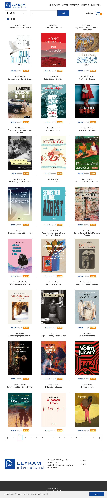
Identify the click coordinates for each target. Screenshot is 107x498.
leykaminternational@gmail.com (64, 465)
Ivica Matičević (20, 333)
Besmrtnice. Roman (53, 284)
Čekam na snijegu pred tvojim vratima (20, 131)
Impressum (96, 5)
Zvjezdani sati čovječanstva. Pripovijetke (86, 29)
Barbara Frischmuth (20, 282)
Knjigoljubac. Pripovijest (53, 79)
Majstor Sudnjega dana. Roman (53, 336)
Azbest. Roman (53, 182)
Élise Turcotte (87, 179)
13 (87, 437)
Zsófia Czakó (53, 385)
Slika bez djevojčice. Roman (20, 182)
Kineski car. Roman (53, 130)
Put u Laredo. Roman (53, 28)
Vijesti (65, 5)
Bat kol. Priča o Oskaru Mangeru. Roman (87, 234)
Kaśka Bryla (20, 231)
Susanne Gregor (87, 128)
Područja (12, 13)
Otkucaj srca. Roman (53, 387)
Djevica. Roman (87, 387)
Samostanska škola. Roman (20, 284)
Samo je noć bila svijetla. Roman (20, 387)
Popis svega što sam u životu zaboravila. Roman (53, 234)
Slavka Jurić (87, 231)
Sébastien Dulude (53, 179)
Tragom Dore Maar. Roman (87, 284)
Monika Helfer (53, 76)
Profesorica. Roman (87, 79)
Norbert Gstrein (20, 25)
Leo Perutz (53, 333)
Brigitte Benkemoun (87, 282)
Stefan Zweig (86, 25)
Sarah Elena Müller (20, 179)
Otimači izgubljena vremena (20, 336)
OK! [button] (96, 494)
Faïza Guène (87, 333)
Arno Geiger (53, 25)
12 (82, 437)
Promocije (74, 5)
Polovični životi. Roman (87, 130)
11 (76, 437)
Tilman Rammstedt (53, 128)
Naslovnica (54, 5)
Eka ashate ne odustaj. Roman (20, 79)
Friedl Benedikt (20, 128)
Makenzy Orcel (53, 282)
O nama (83, 460)
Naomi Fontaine (20, 76)
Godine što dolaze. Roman (20, 28)
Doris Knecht (53, 231)
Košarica (89, 13)
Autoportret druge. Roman (87, 182)
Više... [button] (48, 494)
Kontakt (85, 5)
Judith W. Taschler (87, 76)
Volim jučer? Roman (87, 336)
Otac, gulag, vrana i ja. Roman (20, 233)
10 (70, 437)
